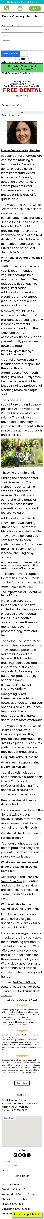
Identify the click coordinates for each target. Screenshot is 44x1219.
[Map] (15, 1155)
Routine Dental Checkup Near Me (20, 150)
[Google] (29, 1155)
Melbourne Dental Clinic (22, 2)
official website (20, 927)
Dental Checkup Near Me (16, 986)
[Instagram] (24, 1155)
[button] (20, 8)
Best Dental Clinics (24, 982)
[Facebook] (20, 1155)
